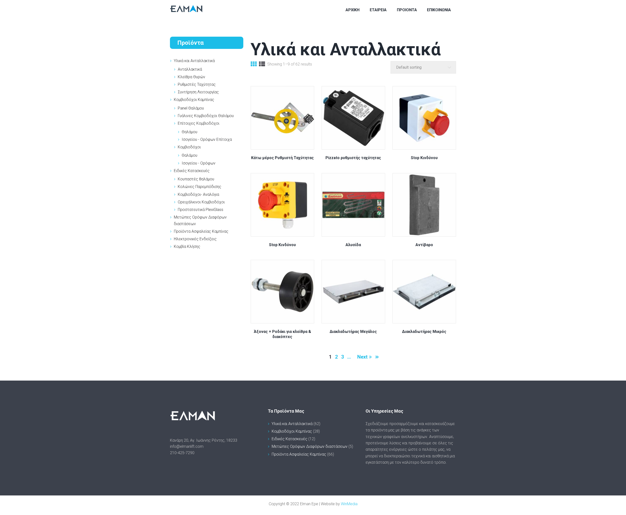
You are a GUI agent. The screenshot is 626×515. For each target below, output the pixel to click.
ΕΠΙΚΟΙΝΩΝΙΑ (439, 10)
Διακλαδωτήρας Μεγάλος (353, 331)
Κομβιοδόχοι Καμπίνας (194, 99)
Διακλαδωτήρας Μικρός (424, 331)
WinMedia (349, 504)
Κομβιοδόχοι (189, 147)
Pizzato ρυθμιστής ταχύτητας (353, 157)
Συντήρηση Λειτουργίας (198, 92)
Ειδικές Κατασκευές (192, 170)
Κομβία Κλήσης (187, 246)
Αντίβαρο (424, 244)
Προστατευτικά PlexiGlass (200, 209)
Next (362, 357)
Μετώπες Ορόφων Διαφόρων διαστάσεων (309, 446)
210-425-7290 (182, 452)
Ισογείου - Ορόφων (198, 163)
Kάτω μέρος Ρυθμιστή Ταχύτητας (282, 157)
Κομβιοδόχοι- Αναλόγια (198, 194)
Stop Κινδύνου (424, 157)
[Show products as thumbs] (254, 64)
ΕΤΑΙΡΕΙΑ (378, 10)
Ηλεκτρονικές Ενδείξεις (195, 239)
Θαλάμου (189, 132)
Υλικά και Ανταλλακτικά (194, 60)
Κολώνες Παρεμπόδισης (199, 186)
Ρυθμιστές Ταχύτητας (197, 84)
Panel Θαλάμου (191, 108)
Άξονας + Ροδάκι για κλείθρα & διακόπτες (282, 334)
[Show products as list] (262, 64)
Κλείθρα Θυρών (191, 77)
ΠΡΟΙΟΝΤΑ (407, 10)
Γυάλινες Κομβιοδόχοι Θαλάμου (206, 115)
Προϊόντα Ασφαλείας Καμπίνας (201, 231)
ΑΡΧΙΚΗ (352, 10)
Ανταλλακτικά (190, 69)
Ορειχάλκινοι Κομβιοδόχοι (201, 202)
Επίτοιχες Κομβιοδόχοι (198, 123)
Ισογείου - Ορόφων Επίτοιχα (207, 139)
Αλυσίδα (353, 244)
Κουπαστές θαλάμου (196, 179)
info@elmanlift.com (186, 446)
